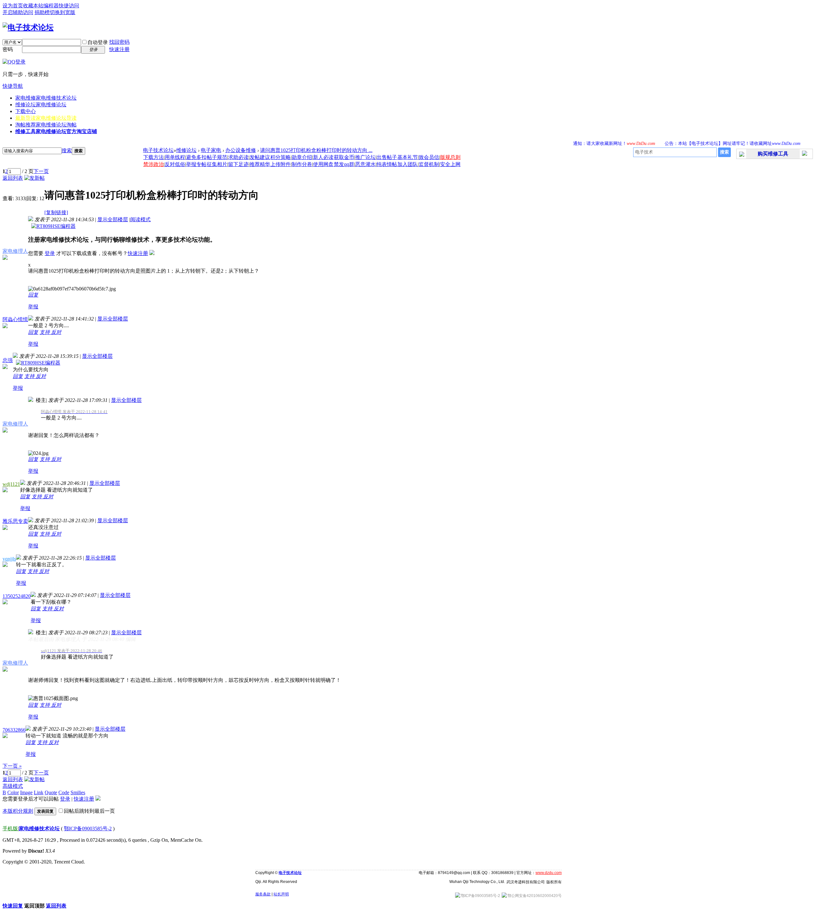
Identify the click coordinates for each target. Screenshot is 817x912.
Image (26, 792)
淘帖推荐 (46, 124)
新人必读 (323, 157)
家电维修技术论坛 (39, 828)
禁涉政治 (153, 164)
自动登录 (97, 42)
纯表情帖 (387, 164)
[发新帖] (34, 178)
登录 (50, 253)
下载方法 (153, 157)
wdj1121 (11, 484)
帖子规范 (217, 157)
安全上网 (450, 164)
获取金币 (344, 157)
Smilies (78, 792)
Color (13, 792)
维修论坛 (40, 104)
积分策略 (280, 157)
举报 (33, 306)
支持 (45, 332)
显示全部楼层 (112, 219)
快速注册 (119, 49)
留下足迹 (238, 164)
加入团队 (407, 164)
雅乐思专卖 (15, 521)
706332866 (14, 730)
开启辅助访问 (18, 12)
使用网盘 (323, 164)
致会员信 (429, 157)
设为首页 (13, 5)
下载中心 (25, 111)
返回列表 (13, 178)
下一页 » (12, 766)
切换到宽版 (62, 12)
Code (63, 792)
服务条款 (263, 894)
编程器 (51, 5)
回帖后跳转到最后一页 (89, 811)
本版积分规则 (18, 811)
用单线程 (175, 157)
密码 (8, 49)
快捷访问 (69, 5)
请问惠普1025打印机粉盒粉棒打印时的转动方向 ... (316, 150)
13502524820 (17, 596)
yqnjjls (9, 559)
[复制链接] (56, 212)
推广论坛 (365, 157)
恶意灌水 (365, 164)
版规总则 (450, 157)
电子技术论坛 (158, 150)
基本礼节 (407, 157)
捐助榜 (42, 12)
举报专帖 (196, 164)
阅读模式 (140, 219)
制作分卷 (302, 164)
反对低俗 (175, 164)
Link (38, 792)
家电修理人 (15, 251)
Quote (51, 792)
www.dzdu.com (549, 873)
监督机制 (429, 164)
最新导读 (46, 118)
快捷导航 (13, 86)
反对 (56, 332)
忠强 (8, 360)
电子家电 (211, 150)
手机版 (10, 828)
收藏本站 (33, 5)
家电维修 (46, 98)
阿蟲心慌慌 (15, 319)
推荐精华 (260, 164)
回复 (33, 295)
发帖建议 (260, 157)
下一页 (41, 171)
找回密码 (119, 42)
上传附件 (280, 164)
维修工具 (56, 131)
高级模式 (13, 786)
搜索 (67, 150)
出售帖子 (387, 157)
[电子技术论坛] (28, 27)
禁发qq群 (344, 164)
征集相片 (217, 164)
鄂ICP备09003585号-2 (88, 828)
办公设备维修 (240, 150)
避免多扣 (196, 157)
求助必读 (238, 157)
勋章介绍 (302, 157)
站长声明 (281, 894)
